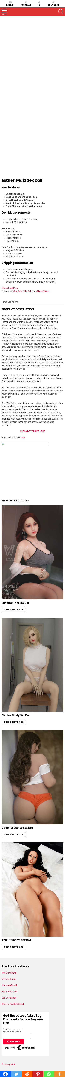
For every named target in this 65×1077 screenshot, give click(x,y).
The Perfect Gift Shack (13, 1004)
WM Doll (27, 291)
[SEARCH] (60, 11)
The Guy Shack (9, 973)
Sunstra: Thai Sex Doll (16, 603)
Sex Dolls (17, 291)
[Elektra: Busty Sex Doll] (32, 665)
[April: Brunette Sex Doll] (32, 889)
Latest (10, 5)
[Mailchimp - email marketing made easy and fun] (20, 1050)
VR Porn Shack (9, 979)
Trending (53, 5)
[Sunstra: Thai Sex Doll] (32, 552)
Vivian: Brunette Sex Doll (17, 828)
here (23, 437)
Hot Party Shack (10, 991)
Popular (26, 5)
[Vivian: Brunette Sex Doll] (32, 777)
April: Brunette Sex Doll (16, 940)
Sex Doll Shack (9, 998)
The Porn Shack (9, 985)
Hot (39, 5)
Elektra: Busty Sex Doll (16, 715)
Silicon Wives (42, 291)
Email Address (12, 1031)
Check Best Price (10, 288)
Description (11, 301)
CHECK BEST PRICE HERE (32, 431)
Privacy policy (8, 1064)
